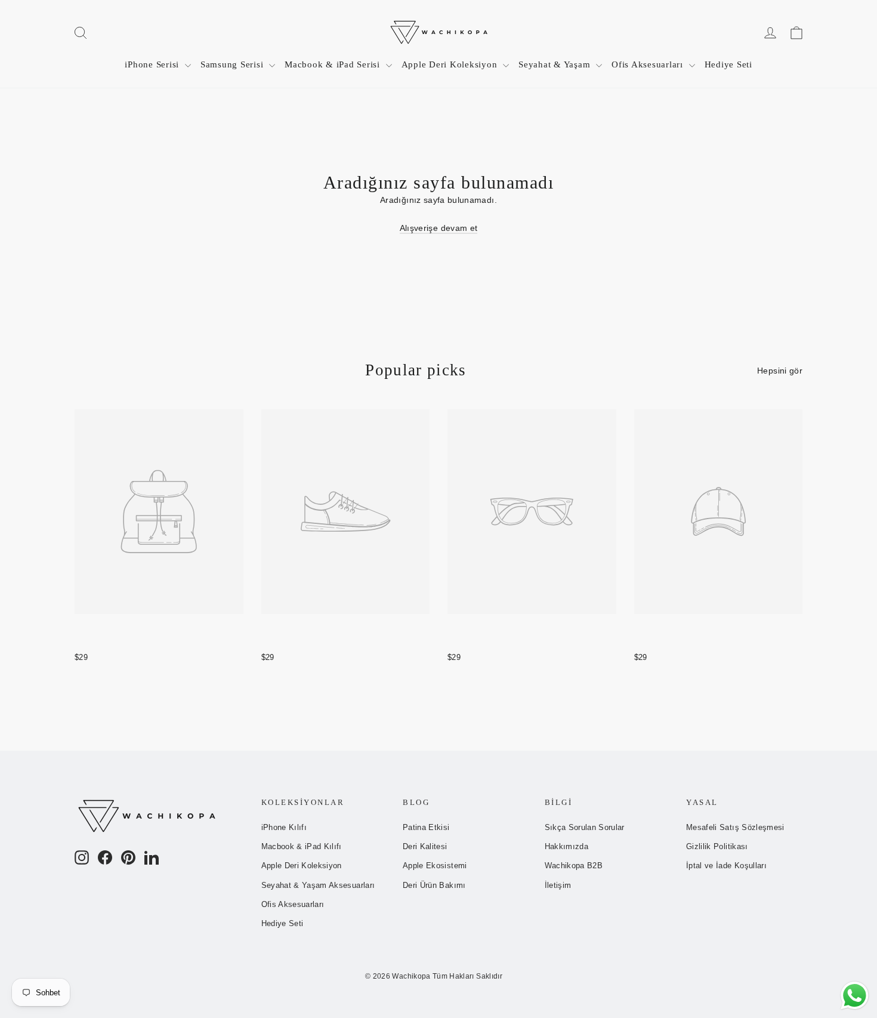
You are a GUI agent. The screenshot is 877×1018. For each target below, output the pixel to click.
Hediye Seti (728, 64)
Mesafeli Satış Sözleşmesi (735, 827)
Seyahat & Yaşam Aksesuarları (318, 885)
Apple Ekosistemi (435, 865)
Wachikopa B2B (574, 865)
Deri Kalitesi (425, 846)
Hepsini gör (779, 370)
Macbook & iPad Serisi (334, 64)
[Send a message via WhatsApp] (854, 995)
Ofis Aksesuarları (649, 64)
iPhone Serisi (153, 64)
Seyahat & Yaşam (555, 64)
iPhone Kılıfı (284, 827)
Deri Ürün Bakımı (434, 885)
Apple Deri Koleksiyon (451, 64)
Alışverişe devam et (439, 228)
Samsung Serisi (233, 64)
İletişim (558, 885)
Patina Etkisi (426, 827)
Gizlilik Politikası (717, 846)
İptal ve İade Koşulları (726, 865)
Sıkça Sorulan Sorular (585, 827)
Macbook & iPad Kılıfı (301, 846)
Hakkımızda (567, 846)
